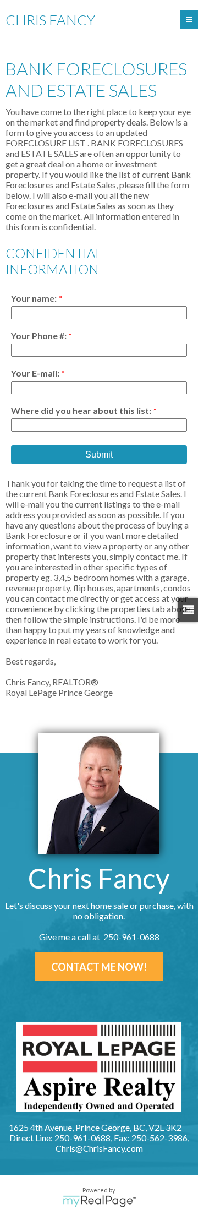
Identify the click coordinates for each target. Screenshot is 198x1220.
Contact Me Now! (99, 967)
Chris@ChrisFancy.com (99, 1148)
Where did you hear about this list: (82, 410)
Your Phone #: (39, 335)
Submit (99, 454)
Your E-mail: (36, 373)
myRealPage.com (99, 1201)
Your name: (34, 298)
